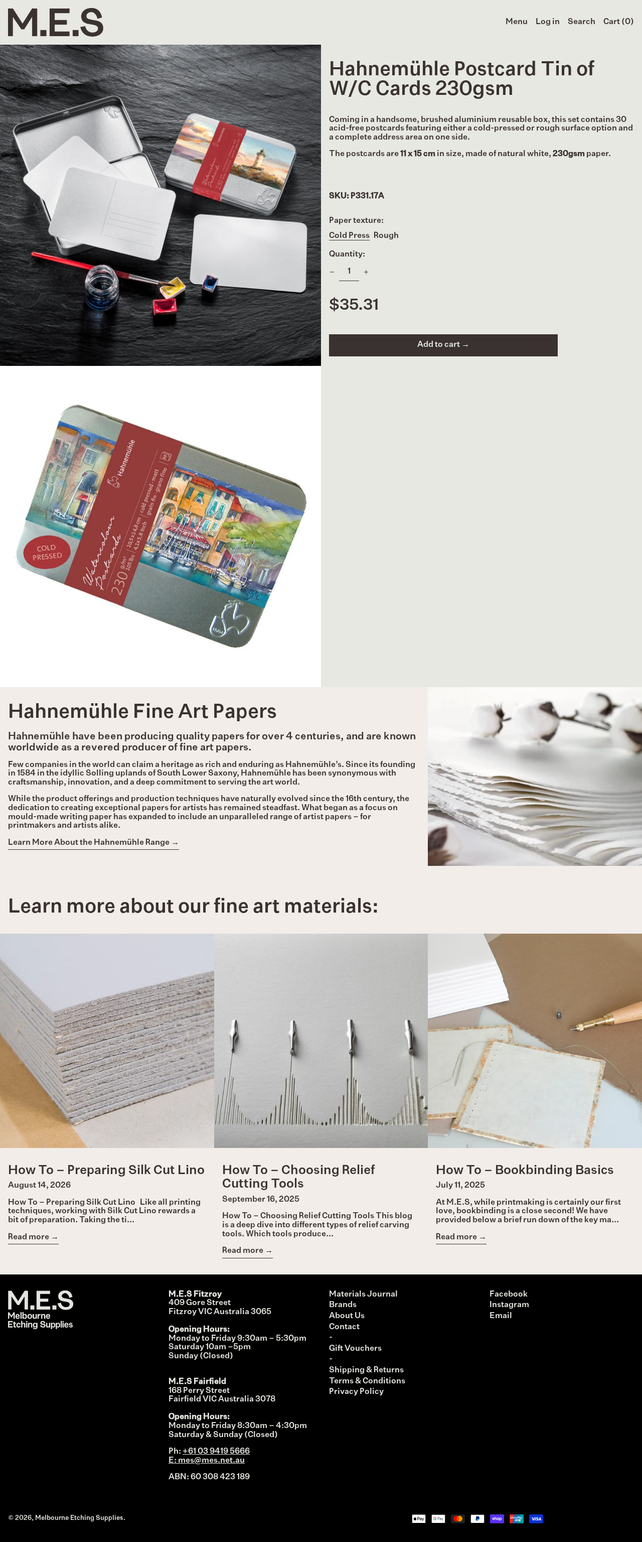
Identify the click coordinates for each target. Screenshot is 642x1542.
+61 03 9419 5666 (216, 1452)
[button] (581, 22)
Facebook (509, 1295)
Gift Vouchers (355, 1349)
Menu (517, 22)
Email (501, 1316)
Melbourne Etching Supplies (79, 1518)
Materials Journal (363, 1295)
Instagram (509, 1305)
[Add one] (366, 272)
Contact (344, 1327)
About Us (347, 1316)
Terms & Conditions (367, 1381)
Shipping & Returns (366, 1370)
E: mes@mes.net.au (207, 1461)
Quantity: (347, 254)
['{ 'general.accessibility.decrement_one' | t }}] (332, 272)
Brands (343, 1305)
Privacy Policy (356, 1392)
